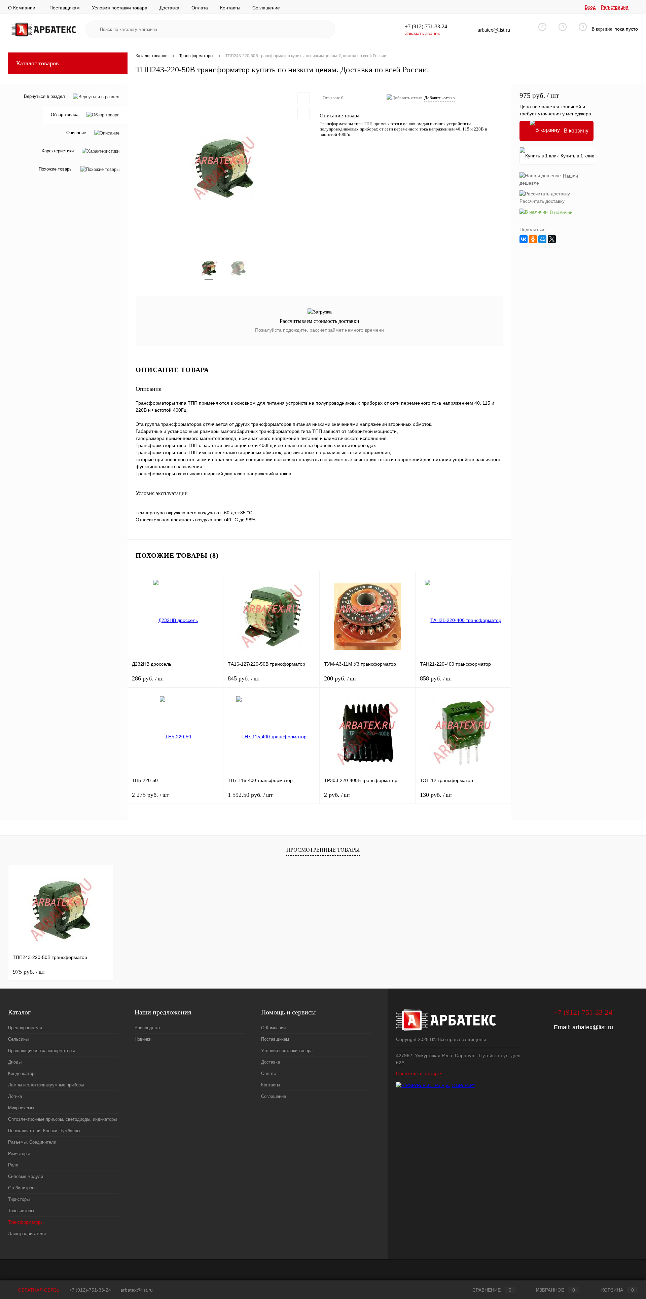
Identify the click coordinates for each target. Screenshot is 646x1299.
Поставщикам (64, 7)
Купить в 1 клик (577, 155)
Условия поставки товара (119, 7)
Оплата (199, 7)
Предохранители (25, 1027)
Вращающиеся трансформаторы (41, 1050)
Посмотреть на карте (419, 1073)
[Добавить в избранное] (303, 98)
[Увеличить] (224, 167)
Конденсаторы (22, 1073)
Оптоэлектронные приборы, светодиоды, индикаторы (62, 1119)
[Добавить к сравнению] (303, 113)
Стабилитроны (22, 1187)
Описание (76, 133)
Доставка (169, 7)
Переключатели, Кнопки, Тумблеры (44, 1130)
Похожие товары (55, 169)
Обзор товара (64, 114)
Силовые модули (25, 1176)
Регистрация (615, 7)
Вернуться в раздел (44, 96)
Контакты (230, 7)
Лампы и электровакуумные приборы (46, 1084)
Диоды (15, 1062)
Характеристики (57, 151)
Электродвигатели (27, 1233)
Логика (15, 1096)
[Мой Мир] (542, 239)
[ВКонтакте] (523, 239)
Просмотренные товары (323, 850)
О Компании (21, 7)
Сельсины (18, 1039)
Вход (590, 7)
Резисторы (19, 1153)
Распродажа (147, 1027)
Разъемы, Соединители (32, 1142)
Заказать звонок (422, 33)
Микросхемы (21, 1107)
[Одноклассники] (533, 239)
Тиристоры (19, 1199)
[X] (552, 239)
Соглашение (266, 7)
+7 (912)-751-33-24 (90, 1290)
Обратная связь (38, 1290)
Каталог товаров (37, 63)
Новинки (143, 1039)
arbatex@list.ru (592, 1027)
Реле (13, 1164)
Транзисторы (21, 1210)
